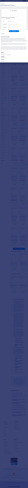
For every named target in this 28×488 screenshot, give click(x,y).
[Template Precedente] (8, 31)
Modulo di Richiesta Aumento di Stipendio (7, 5)
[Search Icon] (27, 4)
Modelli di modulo (2, 3)
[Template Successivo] (20, 31)
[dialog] (14, 244)
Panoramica (2, 33)
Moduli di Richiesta (3, 57)
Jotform (3, 61)
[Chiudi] (26, 1)
